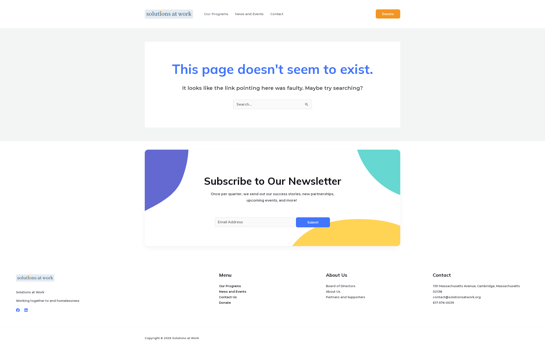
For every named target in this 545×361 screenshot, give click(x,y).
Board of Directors (340, 286)
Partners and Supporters (345, 297)
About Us (333, 292)
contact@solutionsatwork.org (457, 297)
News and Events (249, 14)
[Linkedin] (26, 310)
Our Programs (216, 14)
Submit (313, 222)
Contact (276, 14)
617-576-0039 (443, 303)
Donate (225, 303)
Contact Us (228, 297)
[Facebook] (18, 310)
